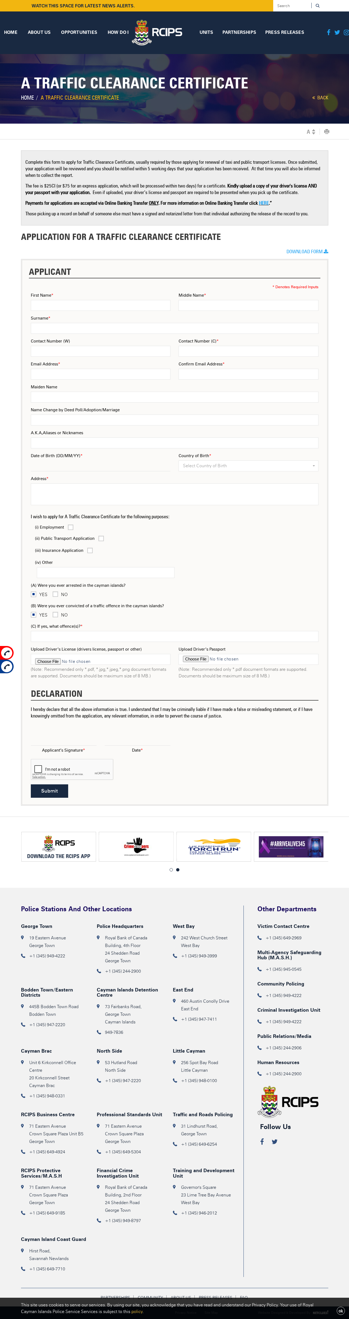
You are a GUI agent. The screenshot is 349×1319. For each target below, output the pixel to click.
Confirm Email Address (202, 364)
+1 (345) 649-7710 (47, 1269)
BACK (322, 98)
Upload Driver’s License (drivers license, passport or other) (86, 649)
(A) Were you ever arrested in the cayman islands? (78, 585)
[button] (248, 465)
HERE (264, 203)
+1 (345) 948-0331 (47, 1095)
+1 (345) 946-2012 (199, 1213)
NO (64, 594)
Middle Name (192, 295)
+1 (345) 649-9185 (47, 1213)
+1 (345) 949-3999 (199, 955)
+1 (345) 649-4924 (47, 1151)
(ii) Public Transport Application (65, 538)
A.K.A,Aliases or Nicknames (57, 432)
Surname (40, 318)
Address (40, 478)
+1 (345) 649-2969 (284, 937)
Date (137, 750)
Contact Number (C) (199, 341)
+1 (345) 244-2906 (284, 1047)
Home (27, 97)
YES (43, 594)
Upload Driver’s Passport (202, 649)
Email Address (45, 364)
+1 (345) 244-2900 (123, 971)
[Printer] (326, 132)
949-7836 (114, 1032)
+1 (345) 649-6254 (199, 1144)
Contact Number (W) (50, 341)
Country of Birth (195, 455)
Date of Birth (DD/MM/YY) (57, 455)
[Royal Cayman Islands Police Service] (157, 31)
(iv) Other (44, 562)
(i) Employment (49, 527)
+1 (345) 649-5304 (123, 1151)
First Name (42, 295)
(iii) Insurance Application (59, 550)
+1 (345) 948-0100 (199, 1080)
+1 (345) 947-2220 (47, 1024)
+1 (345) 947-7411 (199, 1019)
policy (137, 1311)
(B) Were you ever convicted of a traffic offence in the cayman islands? (97, 605)
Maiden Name (44, 387)
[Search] (317, 5)
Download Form (305, 252)
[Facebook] (328, 33)
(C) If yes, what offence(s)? (57, 626)
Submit (49, 791)
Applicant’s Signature (63, 750)
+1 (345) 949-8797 (123, 1220)
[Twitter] (337, 33)
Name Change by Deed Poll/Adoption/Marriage (75, 409)
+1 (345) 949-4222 (47, 955)
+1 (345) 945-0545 (284, 969)
